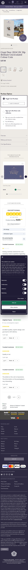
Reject (14, 311)
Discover (16, 429)
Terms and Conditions (19, 484)
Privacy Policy (7, 275)
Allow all (14, 302)
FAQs (15, 446)
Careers (2, 433)
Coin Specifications (6, 144)
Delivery (2, 444)
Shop (7, 10)
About (15, 431)
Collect (2, 429)
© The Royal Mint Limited (8, 559)
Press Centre (3, 481)
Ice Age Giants (19, 10)
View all (2, 450)
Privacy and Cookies (5, 486)
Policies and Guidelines (6, 484)
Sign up (14, 459)
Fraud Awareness (4, 488)
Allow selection (14, 307)
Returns (16, 444)
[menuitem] (9, 2)
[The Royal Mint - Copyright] (3, 2)
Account (3, 441)
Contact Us (16, 486)
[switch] (24, 284)
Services (2, 431)
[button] (25, 2)
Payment (3, 448)
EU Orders (16, 441)
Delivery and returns (6, 140)
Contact (16, 433)
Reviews (2, 446)
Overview (3, 136)
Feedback (4, 549)
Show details (21, 298)
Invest (15, 427)
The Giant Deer (6, 11)
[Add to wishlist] (22, 164)
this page (17, 544)
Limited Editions (12, 10)
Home (3, 10)
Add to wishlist (14, 103)
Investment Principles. (18, 519)
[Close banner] (25, 257)
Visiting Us (16, 448)
